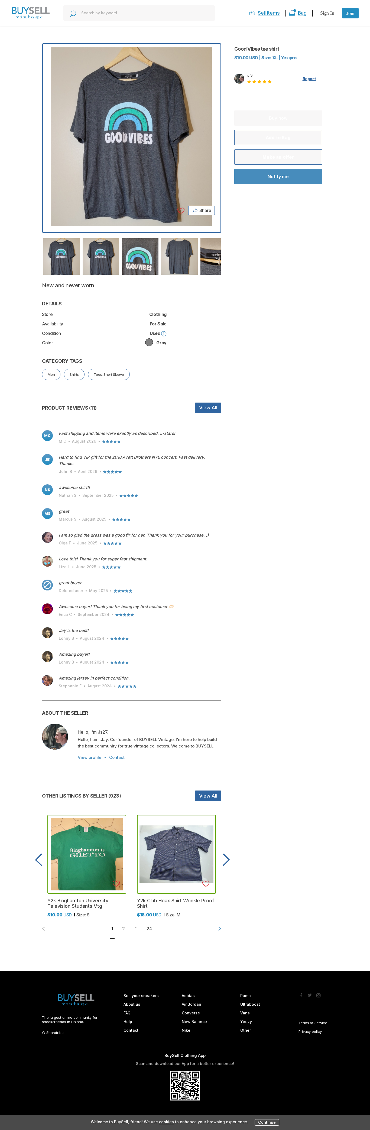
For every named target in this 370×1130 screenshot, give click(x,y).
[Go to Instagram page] (318, 994)
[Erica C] (47, 608)
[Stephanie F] (47, 680)
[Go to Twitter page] (310, 994)
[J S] (55, 737)
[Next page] (215, 929)
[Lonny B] (47, 632)
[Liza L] (47, 561)
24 (149, 928)
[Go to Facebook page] (301, 994)
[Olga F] (47, 537)
